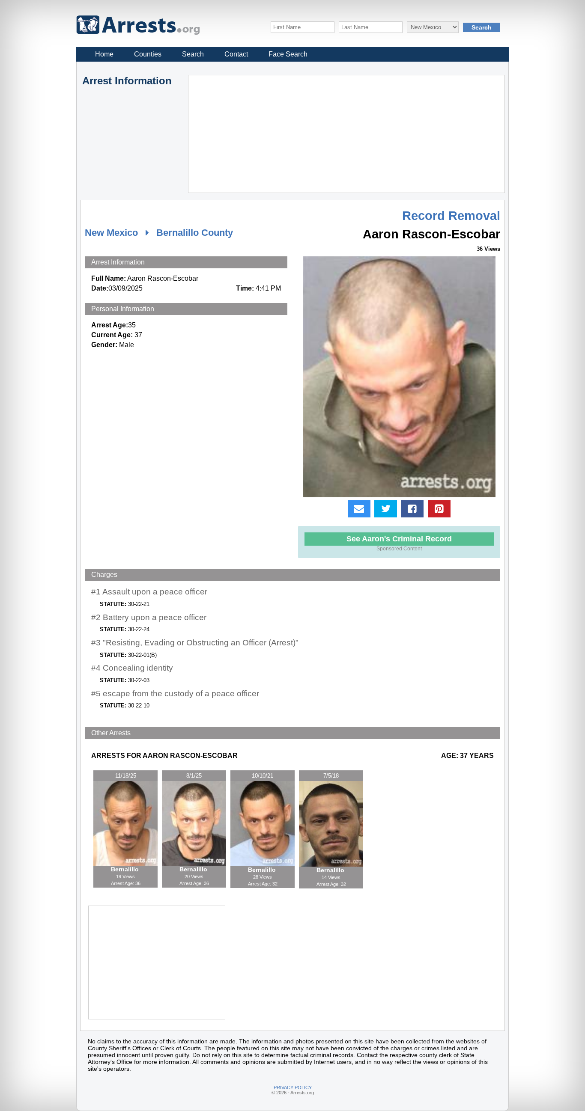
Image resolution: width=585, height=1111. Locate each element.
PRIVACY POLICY (293, 1087)
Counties (147, 54)
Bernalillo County (194, 232)
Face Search (288, 54)
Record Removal (451, 216)
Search (193, 54)
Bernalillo (125, 869)
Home (104, 54)
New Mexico (111, 232)
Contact (236, 54)
